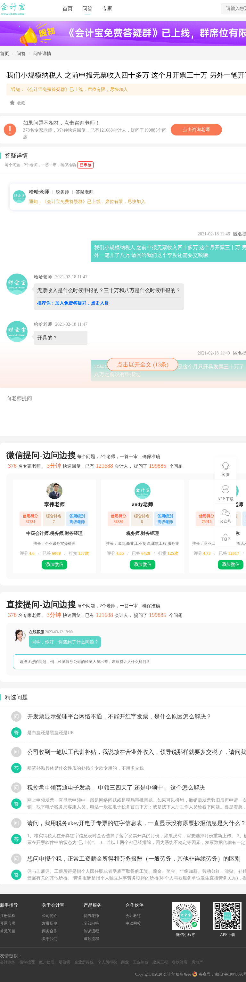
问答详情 (42, 53)
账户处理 (46, 962)
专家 (107, 8)
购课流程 (91, 931)
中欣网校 (133, 923)
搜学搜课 (27, 962)
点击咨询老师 (196, 129)
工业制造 (140, 962)
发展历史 (49, 923)
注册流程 (7, 915)
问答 (87, 8)
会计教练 (133, 915)
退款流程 (91, 939)
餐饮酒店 (179, 962)
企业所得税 (84, 962)
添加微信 (54, 564)
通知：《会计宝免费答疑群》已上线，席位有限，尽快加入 (87, 202)
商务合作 (49, 931)
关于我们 (49, 939)
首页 (67, 8)
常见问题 (7, 931)
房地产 (197, 962)
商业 (125, 962)
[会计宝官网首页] (13, 14)
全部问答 (91, 923)
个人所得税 (107, 962)
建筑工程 (160, 962)
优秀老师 (91, 915)
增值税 (64, 962)
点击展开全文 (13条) (142, 364)
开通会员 (7, 923)
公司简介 (49, 915)
